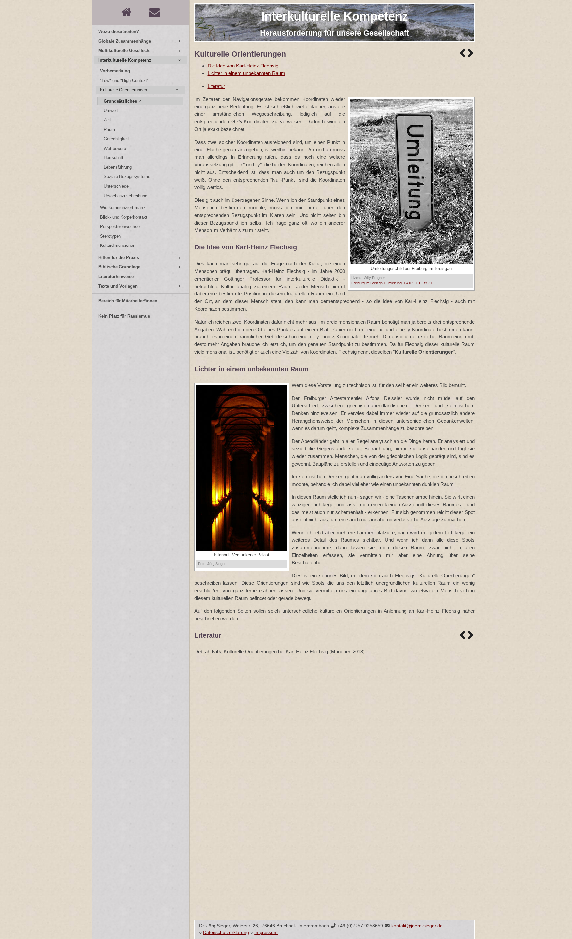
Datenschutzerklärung (226, 932)
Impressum (266, 932)
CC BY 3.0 (424, 283)
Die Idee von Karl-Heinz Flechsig (243, 65)
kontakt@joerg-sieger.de (417, 925)
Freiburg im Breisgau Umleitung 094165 (382, 283)
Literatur (216, 86)
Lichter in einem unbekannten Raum (246, 73)
